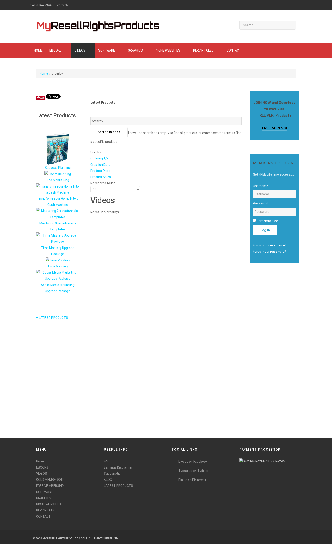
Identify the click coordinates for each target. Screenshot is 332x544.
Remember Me (267, 221)
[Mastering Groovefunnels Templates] (57, 214)
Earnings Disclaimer (118, 467)
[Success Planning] (57, 148)
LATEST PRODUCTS (118, 486)
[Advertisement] (265, 363)
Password (260, 203)
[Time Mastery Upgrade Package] (57, 238)
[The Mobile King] (57, 174)
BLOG (108, 479)
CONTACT (43, 516)
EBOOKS (42, 467)
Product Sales (100, 177)
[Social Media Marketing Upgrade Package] (57, 275)
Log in (265, 230)
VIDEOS (41, 473)
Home (44, 73)
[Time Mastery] (58, 260)
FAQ (107, 461)
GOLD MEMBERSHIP (50, 479)
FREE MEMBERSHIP (50, 486)
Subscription (113, 473)
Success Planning (58, 167)
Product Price (100, 171)
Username (260, 186)
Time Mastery (57, 266)
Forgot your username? (270, 245)
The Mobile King (57, 180)
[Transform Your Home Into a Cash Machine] (57, 189)
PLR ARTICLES (46, 510)
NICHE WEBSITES (48, 504)
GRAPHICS (43, 498)
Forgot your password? (269, 251)
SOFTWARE (44, 492)
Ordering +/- (99, 158)
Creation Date (100, 164)
